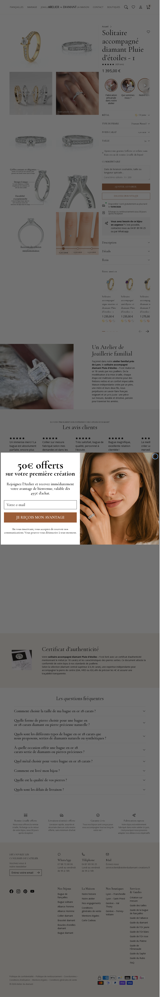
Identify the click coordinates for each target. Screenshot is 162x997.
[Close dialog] (155, 456)
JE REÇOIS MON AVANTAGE (40, 517)
